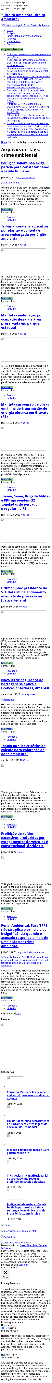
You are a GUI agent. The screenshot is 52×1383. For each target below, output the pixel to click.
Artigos (11, 33)
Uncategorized (28, 694)
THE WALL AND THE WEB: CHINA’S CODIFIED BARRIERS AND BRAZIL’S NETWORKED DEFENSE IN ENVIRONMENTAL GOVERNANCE (25, 83)
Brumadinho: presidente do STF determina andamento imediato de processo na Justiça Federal (24, 594)
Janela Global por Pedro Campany (24, 36)
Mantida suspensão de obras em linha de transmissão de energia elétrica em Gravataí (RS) (25, 410)
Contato (11, 44)
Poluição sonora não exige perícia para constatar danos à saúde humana (25, 167)
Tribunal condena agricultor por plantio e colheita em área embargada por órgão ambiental (25, 232)
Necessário (10, 1328)
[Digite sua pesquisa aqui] (2, 3)
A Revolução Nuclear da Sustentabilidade (28, 76)
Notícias (22, 244)
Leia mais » (7, 209)
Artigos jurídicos (26, 177)
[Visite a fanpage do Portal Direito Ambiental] (25, 25)
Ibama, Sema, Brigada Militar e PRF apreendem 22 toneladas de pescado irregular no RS (25, 502)
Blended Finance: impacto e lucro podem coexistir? (28, 1151)
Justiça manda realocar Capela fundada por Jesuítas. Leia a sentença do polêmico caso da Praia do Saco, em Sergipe (26, 1209)
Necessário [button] (6, 1325)
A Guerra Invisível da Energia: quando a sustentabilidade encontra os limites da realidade (27, 134)
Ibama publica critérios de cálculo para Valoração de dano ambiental (23, 750)
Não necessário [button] (9, 1354)
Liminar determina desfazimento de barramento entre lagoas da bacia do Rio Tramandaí (28, 1124)
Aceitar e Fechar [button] (9, 1267)
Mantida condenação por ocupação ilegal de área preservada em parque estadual (22, 321)
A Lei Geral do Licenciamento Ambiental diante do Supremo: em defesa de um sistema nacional (27, 63)
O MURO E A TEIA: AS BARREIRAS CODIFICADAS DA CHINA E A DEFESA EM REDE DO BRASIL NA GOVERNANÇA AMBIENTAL (28, 108)
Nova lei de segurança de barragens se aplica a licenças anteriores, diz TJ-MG (26, 684)
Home (10, 30)
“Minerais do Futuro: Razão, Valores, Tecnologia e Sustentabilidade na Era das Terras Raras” (28, 118)
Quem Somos (14, 41)
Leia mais (23, 1264)
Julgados (21, 952)
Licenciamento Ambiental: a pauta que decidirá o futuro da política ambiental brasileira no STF (27, 71)
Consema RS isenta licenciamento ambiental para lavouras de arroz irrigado (28, 1095)
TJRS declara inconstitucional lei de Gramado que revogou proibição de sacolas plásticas (27, 1178)
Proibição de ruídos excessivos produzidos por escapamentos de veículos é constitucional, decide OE (24, 840)
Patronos (11, 38)
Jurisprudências (35, 952)
